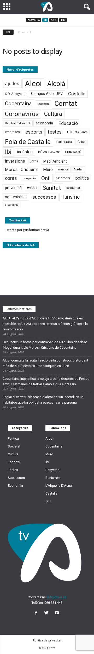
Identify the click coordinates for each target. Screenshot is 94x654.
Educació (68, 123)
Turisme (71, 197)
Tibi (63, 20)
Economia (15, 485)
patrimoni (63, 178)
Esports (14, 462)
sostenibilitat (16, 196)
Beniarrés (52, 478)
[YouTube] (57, 613)
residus (32, 187)
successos (44, 197)
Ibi (45, 20)
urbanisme (12, 204)
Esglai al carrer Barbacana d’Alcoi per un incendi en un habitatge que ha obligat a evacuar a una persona (43, 399)
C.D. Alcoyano (15, 94)
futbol (81, 142)
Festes (13, 470)
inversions (15, 161)
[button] (86, 7)
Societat (14, 446)
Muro (48, 169)
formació (64, 142)
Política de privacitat (47, 640)
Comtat (65, 103)
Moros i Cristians (21, 169)
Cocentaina (18, 103)
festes (55, 132)
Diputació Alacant (17, 123)
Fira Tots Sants (77, 132)
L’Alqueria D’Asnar (59, 485)
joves (34, 161)
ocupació (29, 178)
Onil (54, 20)
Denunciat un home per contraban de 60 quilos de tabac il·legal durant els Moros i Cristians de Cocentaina (45, 344)
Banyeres (52, 470)
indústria (25, 151)
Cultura (53, 114)
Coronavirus (22, 114)
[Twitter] (47, 613)
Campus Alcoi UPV (47, 93)
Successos (16, 478)
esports (33, 132)
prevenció (13, 187)
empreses (12, 132)
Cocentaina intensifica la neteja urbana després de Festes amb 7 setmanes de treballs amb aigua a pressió (46, 381)
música (63, 169)
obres (11, 178)
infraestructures (49, 151)
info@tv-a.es (56, 597)
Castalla (33, 20)
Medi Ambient (55, 161)
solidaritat (73, 188)
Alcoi (33, 83)
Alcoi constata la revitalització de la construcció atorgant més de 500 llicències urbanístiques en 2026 (45, 363)
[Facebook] (37, 613)
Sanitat (52, 188)
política (82, 178)
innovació (73, 152)
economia (44, 123)
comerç (43, 104)
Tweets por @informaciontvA (27, 230)
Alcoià (56, 84)
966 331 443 (53, 603)
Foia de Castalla (28, 142)
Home (21, 32)
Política (13, 438)
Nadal (78, 169)
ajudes (12, 83)
